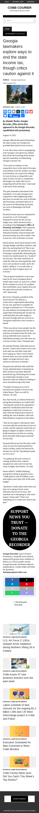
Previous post (21, 602)
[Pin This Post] (27, 584)
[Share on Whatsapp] (12, 593)
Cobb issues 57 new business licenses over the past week (18, 678)
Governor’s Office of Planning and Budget (18, 226)
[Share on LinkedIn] (12, 584)
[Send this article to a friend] (12, 588)
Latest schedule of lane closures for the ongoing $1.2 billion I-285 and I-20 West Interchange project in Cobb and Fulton (19, 711)
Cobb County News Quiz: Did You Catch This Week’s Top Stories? (18, 776)
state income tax (9, 83)
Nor (12, 107)
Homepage (30, 2)
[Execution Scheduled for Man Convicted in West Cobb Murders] (19, 735)
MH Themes (32, 811)
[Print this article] (27, 588)
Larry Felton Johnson (19, 637)
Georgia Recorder (10, 553)
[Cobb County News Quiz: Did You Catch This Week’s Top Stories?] (19, 766)
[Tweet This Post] (27, 580)
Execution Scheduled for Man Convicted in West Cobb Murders (17, 746)
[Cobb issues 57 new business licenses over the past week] (19, 667)
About (7, 2)
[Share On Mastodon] (27, 593)
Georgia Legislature (18, 80)
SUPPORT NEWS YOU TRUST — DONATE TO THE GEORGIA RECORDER (19, 528)
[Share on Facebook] (12, 580)
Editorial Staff (18, 2)
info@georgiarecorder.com (14, 572)
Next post (18, 605)
